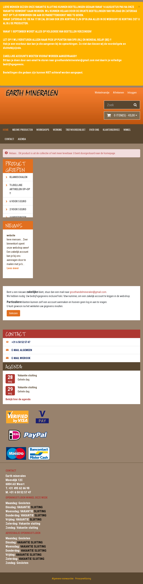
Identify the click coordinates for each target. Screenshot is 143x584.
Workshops (42, 129)
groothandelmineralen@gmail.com (88, 292)
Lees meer (13, 268)
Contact (9, 139)
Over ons (94, 129)
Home (6, 129)
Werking (57, 129)
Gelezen (13, 313)
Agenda (22, 139)
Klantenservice (111, 129)
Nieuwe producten (22, 129)
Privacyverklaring (83, 578)
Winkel (127, 129)
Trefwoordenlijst (75, 129)
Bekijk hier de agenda (18, 399)
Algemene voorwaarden (63, 578)
